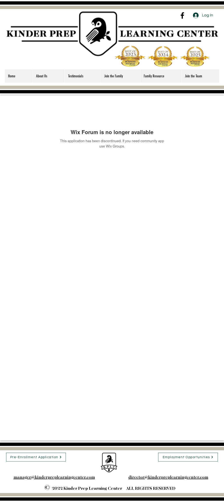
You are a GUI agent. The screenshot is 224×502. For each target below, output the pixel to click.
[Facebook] (182, 15)
